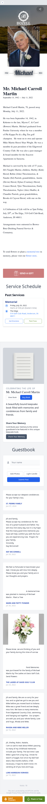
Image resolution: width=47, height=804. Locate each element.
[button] (23, 629)
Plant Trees (33, 321)
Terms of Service (30, 793)
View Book (12, 397)
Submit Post (24, 479)
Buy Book (26, 397)
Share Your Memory (16, 436)
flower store (31, 255)
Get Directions (14, 321)
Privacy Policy (16, 793)
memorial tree (33, 251)
